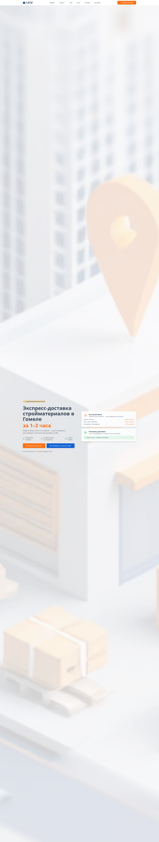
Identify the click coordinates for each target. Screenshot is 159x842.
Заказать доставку (35, 446)
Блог (78, 3)
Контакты (97, 3)
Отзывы (87, 3)
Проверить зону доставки (61, 446)
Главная (52, 3)
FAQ (71, 3)
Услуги (61, 3)
